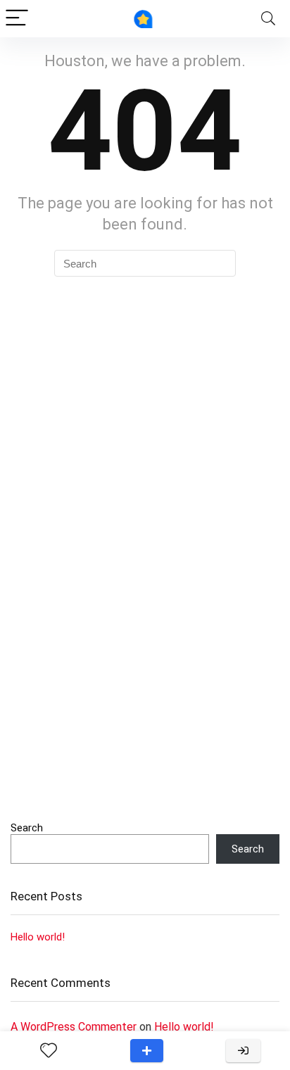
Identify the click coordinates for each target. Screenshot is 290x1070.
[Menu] (17, 18)
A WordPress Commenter (74, 1026)
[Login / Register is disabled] (243, 1050)
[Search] (268, 18)
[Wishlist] (48, 1051)
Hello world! (38, 937)
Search (27, 828)
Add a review (146, 1050)
